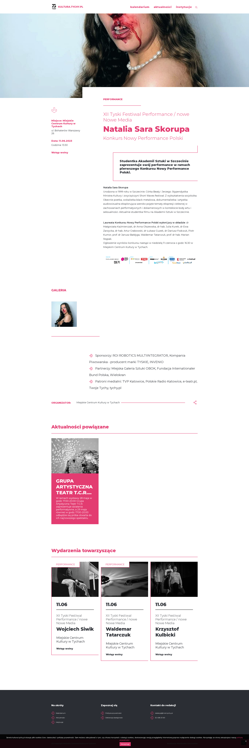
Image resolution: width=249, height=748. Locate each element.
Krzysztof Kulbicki (117, 632)
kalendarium (139, 7)
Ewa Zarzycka (172, 629)
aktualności (163, 7)
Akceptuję (125, 744)
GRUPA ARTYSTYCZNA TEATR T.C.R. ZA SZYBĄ (74, 487)
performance (65, 564)
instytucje (184, 7)
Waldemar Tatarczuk (69, 632)
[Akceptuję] (245, 741)
